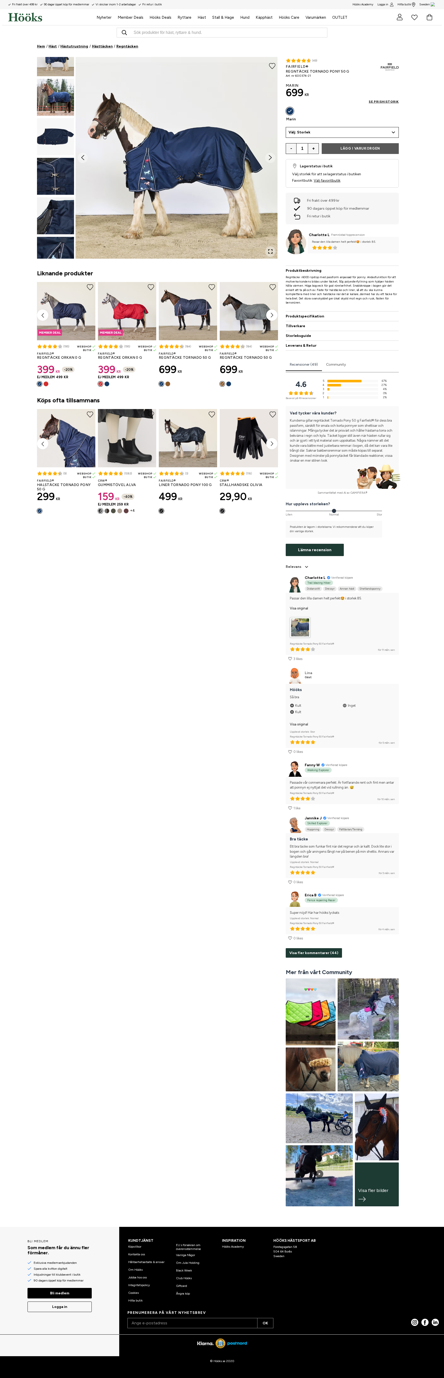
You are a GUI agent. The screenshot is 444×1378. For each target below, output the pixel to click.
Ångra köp (183, 1293)
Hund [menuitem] (244, 17)
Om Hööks (135, 1270)
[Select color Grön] (113, 510)
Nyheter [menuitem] (104, 17)
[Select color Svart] (100, 510)
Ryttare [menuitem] (184, 17)
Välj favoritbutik (327, 180)
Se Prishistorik (384, 101)
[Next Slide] (270, 158)
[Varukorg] (429, 17)
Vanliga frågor (185, 1255)
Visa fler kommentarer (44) (313, 953)
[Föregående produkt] (42, 315)
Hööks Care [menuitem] (289, 17)
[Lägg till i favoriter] (272, 65)
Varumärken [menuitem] (316, 17)
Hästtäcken (102, 46)
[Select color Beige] (119, 510)
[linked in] (435, 1322)
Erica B (311, 895)
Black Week (184, 1270)
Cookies (133, 1293)
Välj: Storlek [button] (299, 132)
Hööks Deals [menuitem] (160, 17)
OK (265, 1323)
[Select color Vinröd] (126, 510)
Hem (41, 46)
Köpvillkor (134, 1246)
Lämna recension (314, 549)
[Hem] (51, 17)
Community (336, 364)
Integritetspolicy (139, 1285)
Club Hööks (184, 1278)
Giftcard (181, 1286)
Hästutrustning (74, 46)
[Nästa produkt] (272, 315)
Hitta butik (404, 4)
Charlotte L (319, 235)
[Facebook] (425, 1322)
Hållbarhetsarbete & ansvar (146, 1262)
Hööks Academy (233, 1246)
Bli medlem (59, 1293)
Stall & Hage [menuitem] (223, 17)
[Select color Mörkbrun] (106, 510)
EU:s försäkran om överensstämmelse (188, 1246)
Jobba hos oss (137, 1277)
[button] (55, 57)
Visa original (299, 608)
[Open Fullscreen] (270, 251)
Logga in (382, 4)
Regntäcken (127, 46)
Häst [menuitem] (202, 17)
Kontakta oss (136, 1254)
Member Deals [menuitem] (130, 17)
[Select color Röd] (46, 383)
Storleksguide (298, 336)
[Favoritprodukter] (414, 17)
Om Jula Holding (187, 1263)
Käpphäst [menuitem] (264, 17)
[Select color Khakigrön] (167, 383)
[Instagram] (414, 1322)
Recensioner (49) (304, 364)
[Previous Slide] (83, 158)
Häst (53, 46)
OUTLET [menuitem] (339, 17)
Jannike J (313, 818)
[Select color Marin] (39, 383)
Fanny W (312, 765)
